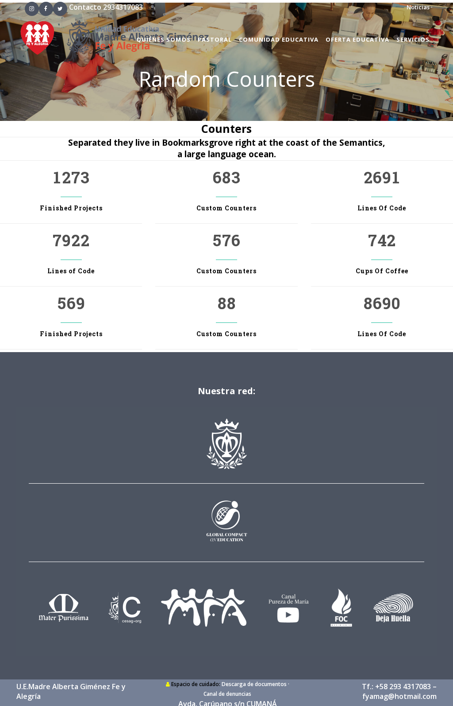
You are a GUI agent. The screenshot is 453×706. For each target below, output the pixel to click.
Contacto (85, 7)
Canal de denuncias (227, 694)
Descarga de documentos (254, 684)
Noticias (418, 7)
